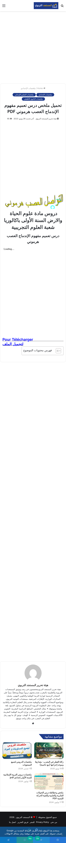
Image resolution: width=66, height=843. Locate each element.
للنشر (32, 822)
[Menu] (3, 6)
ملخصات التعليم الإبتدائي (24, 94)
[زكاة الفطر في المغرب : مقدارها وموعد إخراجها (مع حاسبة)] (49, 750)
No (30, 838)
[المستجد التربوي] (46, 5)
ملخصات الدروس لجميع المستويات (21, 763)
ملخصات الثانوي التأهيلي (33, 99)
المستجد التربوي (23, 817)
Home (40, 88)
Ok (37, 838)
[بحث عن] (62, 6)
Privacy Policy (42, 822)
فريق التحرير (22, 822)
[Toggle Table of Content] (56, 350)
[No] (62, 834)
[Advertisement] (33, 47)
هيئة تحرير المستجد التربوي (46, 118)
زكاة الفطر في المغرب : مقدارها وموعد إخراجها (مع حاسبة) (49, 763)
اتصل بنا (12, 822)
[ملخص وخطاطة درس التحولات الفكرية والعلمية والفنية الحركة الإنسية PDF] (49, 781)
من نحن (53, 822)
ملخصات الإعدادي (28, 88)
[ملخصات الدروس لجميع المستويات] (17, 750)
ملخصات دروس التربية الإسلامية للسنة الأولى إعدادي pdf (17, 776)
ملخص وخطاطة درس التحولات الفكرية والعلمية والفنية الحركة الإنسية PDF (50, 795)
